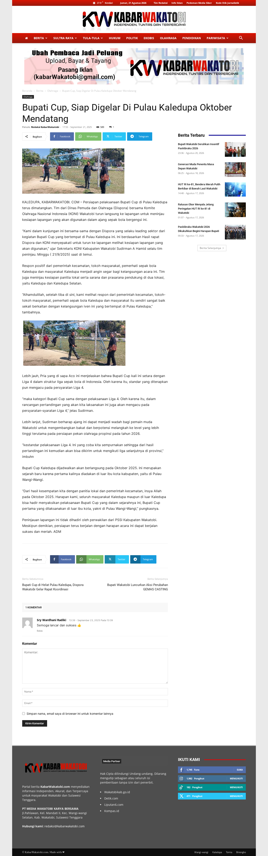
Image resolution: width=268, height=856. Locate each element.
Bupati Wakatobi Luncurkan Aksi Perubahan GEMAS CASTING (137, 587)
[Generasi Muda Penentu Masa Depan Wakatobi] (235, 169)
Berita (39, 38)
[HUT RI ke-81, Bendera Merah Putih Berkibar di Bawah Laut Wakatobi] (235, 189)
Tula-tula (91, 38)
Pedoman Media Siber (199, 2)
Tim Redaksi (161, 2)
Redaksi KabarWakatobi (45, 127)
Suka (240, 769)
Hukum (114, 38)
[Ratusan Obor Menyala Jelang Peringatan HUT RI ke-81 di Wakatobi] (235, 209)
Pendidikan (191, 38)
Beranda (27, 91)
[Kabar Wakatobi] (134, 19)
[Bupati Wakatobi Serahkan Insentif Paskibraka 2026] (235, 149)
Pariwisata (216, 38)
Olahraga (168, 38)
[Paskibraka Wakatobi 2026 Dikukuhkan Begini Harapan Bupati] (235, 232)
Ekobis (149, 38)
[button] (241, 38)
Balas (40, 630)
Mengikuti (236, 778)
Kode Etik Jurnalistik (227, 2)
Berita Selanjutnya (210, 248)
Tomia (229, 852)
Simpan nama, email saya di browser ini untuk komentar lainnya (70, 713)
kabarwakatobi (67, 826)
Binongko (241, 852)
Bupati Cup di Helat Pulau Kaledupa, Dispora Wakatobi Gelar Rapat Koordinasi (53, 587)
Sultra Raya (63, 38)
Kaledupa (217, 852)
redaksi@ (50, 826)
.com (81, 826)
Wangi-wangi (201, 852)
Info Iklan (177, 2)
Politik (132, 38)
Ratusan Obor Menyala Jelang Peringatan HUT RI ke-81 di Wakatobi (196, 208)
